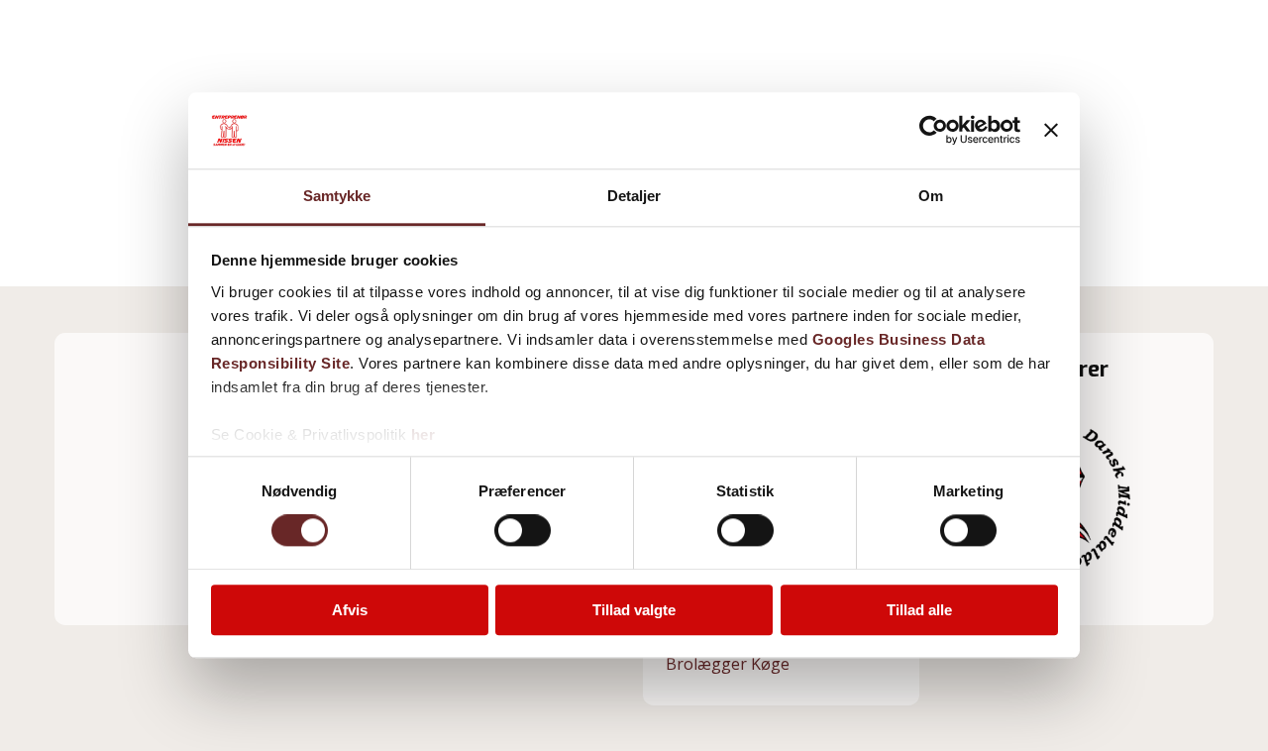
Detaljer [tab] (634, 195)
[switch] (522, 530)
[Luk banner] (1051, 131)
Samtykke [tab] (337, 195)
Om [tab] (930, 195)
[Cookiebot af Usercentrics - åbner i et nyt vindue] (933, 131)
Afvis (350, 609)
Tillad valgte (634, 609)
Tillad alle (919, 609)
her (423, 434)
